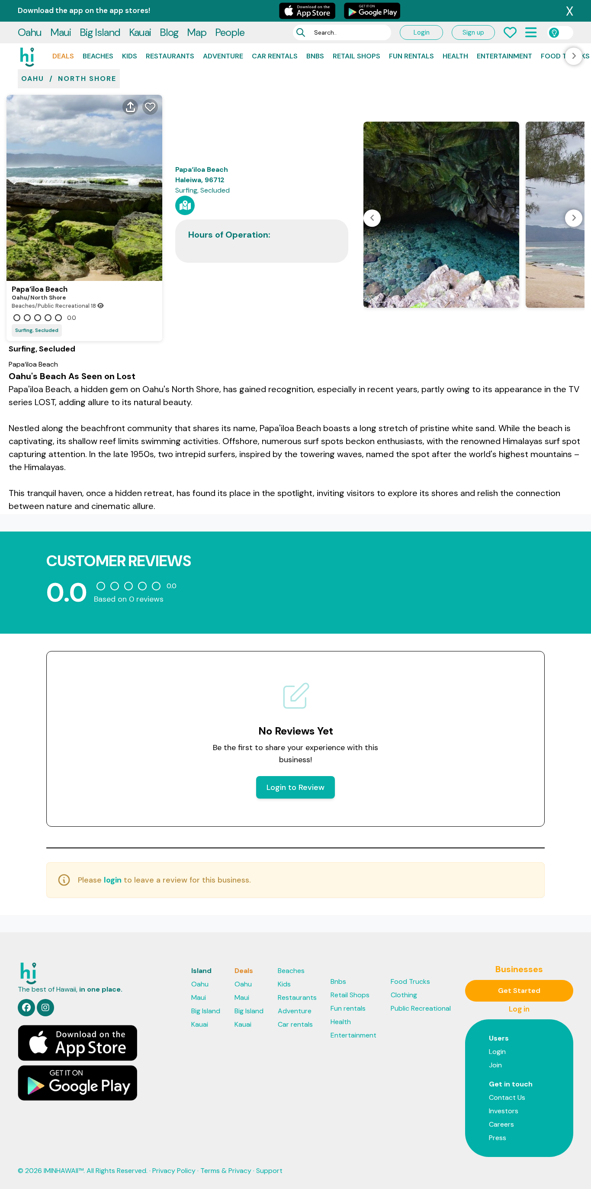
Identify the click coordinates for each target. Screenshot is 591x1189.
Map (196, 32)
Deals (63, 56)
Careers (501, 1124)
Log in (519, 1009)
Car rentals (275, 56)
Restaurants (170, 56)
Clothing (404, 994)
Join (495, 1065)
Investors (503, 1110)
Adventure (223, 56)
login (113, 880)
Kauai (140, 32)
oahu (32, 78)
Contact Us (507, 1097)
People (229, 32)
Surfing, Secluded (36, 330)
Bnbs (315, 56)
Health (455, 56)
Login (422, 32)
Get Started (519, 990)
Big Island (100, 32)
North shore (87, 78)
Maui (60, 32)
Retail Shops (356, 56)
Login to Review (295, 787)
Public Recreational (421, 1008)
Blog (169, 32)
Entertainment (504, 56)
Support (269, 1170)
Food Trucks (410, 981)
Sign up (473, 32)
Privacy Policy (174, 1170)
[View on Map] (185, 205)
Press (497, 1137)
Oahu (30, 32)
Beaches (98, 56)
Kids (129, 56)
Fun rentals (411, 56)
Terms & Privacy (225, 1170)
